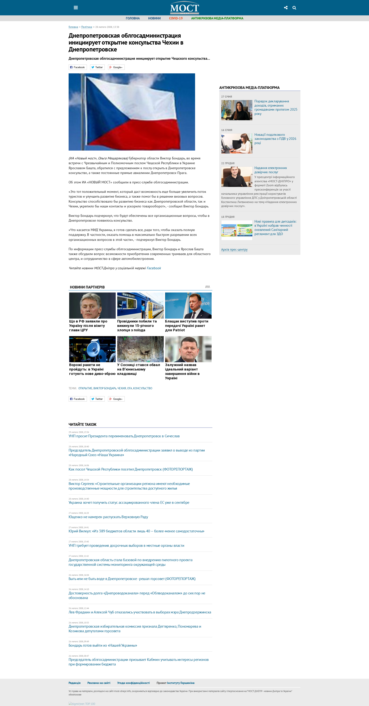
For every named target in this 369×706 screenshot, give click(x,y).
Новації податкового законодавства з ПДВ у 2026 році (275, 138)
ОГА (129, 388)
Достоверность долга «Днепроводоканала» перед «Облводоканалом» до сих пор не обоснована (137, 595)
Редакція (75, 683)
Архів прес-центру (234, 249)
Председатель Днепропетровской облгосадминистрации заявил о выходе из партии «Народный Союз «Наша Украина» (137, 452)
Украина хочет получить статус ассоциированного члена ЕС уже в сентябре (129, 502)
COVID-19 (176, 18)
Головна (133, 18)
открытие (85, 388)
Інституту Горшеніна (180, 683)
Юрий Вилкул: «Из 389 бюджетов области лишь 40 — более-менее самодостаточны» (136, 531)
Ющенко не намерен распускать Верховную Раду (108, 516)
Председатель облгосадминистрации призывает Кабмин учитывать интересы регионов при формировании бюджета (139, 662)
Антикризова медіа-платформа (217, 18)
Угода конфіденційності (133, 683)
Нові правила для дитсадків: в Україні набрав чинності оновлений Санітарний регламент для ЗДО (275, 227)
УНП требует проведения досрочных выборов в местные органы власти (126, 545)
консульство (142, 388)
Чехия (121, 388)
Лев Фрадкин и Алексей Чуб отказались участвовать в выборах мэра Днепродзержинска (140, 612)
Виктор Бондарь (104, 388)
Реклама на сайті (98, 683)
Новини (154, 18)
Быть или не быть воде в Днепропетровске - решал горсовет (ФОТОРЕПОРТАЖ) (132, 578)
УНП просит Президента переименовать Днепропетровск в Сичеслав (124, 435)
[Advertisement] (251, 52)
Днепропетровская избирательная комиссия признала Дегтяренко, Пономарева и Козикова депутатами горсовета (135, 628)
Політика (86, 27)
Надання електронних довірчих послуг (270, 170)
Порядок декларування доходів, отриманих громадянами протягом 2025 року (276, 107)
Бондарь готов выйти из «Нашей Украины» (103, 645)
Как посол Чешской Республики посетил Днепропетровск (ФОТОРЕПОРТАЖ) (131, 469)
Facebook (154, 268)
